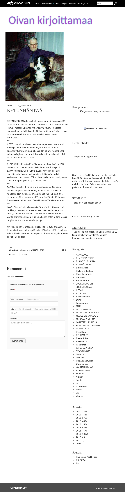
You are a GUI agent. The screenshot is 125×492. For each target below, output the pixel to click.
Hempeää (81, 277)
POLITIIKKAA (82, 328)
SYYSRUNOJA (83, 351)
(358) (81, 424)
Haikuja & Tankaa (84, 271)
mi (77, 383)
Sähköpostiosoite (25, 299)
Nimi (12, 289)
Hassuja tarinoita (84, 274)
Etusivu (37, 3)
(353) (81, 414)
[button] (53, 3)
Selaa (61, 3)
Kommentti (14, 318)
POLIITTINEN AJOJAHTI (88, 325)
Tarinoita (80, 354)
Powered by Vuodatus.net (105, 488)
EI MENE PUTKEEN (85, 258)
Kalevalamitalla (83, 296)
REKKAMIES (82, 335)
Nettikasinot (47, 3)
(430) (81, 421)
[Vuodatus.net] (18, 488)
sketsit (79, 389)
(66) (81, 437)
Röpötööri (81, 460)
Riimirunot (81, 344)
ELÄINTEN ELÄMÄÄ (86, 261)
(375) (81, 418)
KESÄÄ (79, 290)
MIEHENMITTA (83, 309)
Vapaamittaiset (83, 370)
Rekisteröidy (74, 3)
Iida (78, 463)
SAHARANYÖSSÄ (84, 348)
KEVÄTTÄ (81, 293)
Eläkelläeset (82, 267)
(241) (81, 411)
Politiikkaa (81, 332)
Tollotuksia (81, 357)
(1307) (82, 434)
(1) (80, 443)
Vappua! (80, 373)
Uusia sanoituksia (84, 361)
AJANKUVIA (82, 255)
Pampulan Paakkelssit (86, 457)
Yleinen (23, 254)
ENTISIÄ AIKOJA (84, 264)
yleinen (79, 396)
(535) (81, 427)
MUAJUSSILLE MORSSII (88, 312)
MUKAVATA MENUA (85, 319)
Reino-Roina (82, 338)
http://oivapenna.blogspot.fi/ (85, 216)
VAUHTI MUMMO (84, 367)
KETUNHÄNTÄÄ (25, 110)
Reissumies (81, 341)
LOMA (79, 300)
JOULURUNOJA (84, 287)
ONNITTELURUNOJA (86, 322)
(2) (80, 440)
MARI (78, 306)
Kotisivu (33, 309)
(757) (81, 431)
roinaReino (81, 386)
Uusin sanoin (82, 364)
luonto (79, 380)
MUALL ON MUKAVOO (87, 316)
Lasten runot (82, 303)
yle (77, 393)
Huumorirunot (82, 280)
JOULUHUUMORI (84, 284)
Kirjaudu (84, 3)
